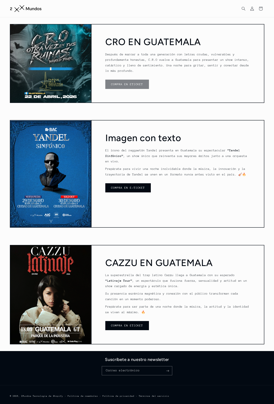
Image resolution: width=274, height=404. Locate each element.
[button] (243, 8)
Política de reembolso (83, 396)
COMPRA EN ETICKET (127, 325)
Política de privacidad (118, 396)
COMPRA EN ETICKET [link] (127, 84)
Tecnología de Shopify (48, 396)
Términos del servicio (154, 396)
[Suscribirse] (167, 370)
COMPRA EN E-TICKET (128, 187)
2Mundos (26, 396)
